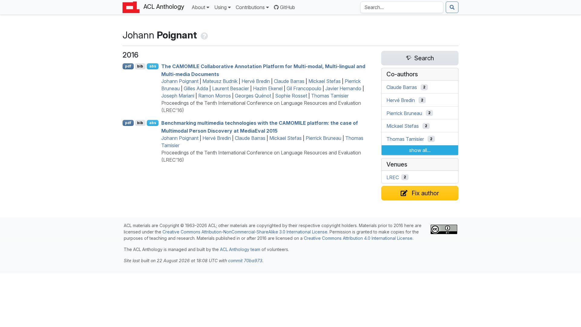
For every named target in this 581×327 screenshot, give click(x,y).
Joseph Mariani (177, 96)
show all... (420, 150)
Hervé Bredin (255, 81)
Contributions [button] (250, 7)
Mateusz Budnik (220, 81)
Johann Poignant (180, 81)
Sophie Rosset (291, 96)
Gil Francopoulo (304, 88)
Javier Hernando (343, 88)
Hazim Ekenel (268, 88)
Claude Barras (289, 81)
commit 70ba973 (245, 260)
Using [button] (220, 7)
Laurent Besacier (230, 88)
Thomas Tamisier (330, 96)
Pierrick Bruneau (323, 138)
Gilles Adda (196, 88)
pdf (128, 66)
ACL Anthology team (240, 249)
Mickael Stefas (324, 81)
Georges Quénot (253, 96)
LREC (392, 177)
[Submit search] (452, 7)
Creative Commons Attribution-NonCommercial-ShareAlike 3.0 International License (244, 231)
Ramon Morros (214, 96)
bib (140, 66)
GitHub (287, 7)
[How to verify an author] (203, 35)
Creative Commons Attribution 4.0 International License (358, 238)
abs (152, 66)
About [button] (198, 7)
